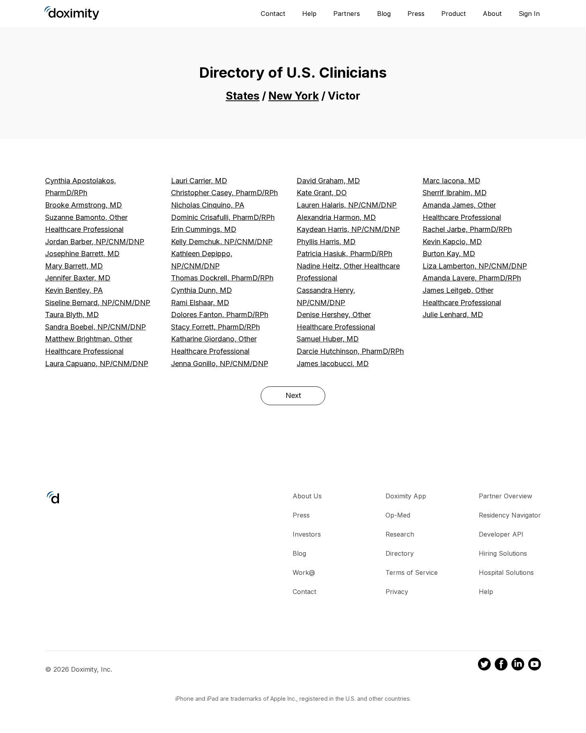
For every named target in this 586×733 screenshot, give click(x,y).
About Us (307, 496)
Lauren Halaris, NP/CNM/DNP (347, 205)
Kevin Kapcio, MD (452, 241)
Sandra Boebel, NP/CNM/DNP (95, 327)
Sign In (529, 14)
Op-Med (397, 515)
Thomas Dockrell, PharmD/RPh (222, 278)
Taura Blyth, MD (72, 314)
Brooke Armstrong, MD (83, 205)
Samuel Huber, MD (328, 339)
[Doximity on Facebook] (501, 665)
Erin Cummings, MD (203, 229)
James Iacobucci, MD (333, 363)
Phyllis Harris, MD (326, 241)
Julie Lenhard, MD (453, 314)
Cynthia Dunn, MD (201, 290)
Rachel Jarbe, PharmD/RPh (467, 229)
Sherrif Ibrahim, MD (455, 192)
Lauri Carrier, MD (199, 180)
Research (399, 534)
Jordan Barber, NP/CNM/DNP (94, 241)
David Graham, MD (328, 180)
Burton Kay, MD (449, 253)
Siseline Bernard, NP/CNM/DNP (97, 302)
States (243, 95)
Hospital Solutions (506, 572)
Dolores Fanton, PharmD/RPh (219, 314)
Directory (399, 553)
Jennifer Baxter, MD (77, 278)
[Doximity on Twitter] (484, 665)
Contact (273, 14)
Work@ (304, 572)
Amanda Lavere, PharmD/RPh (472, 278)
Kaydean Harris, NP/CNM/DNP (348, 229)
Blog (384, 14)
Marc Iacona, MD (451, 180)
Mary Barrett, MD (74, 266)
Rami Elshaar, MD (200, 302)
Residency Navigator (510, 515)
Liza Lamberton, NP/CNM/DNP (475, 266)
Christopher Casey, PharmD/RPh (224, 192)
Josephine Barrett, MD (82, 253)
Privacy (396, 592)
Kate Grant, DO (322, 192)
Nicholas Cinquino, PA (207, 205)
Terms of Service (411, 572)
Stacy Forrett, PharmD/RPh (215, 327)
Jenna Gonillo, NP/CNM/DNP (219, 363)
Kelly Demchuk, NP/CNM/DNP (222, 241)
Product (453, 14)
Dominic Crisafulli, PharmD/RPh (223, 217)
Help (309, 14)
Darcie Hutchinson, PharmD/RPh (350, 351)
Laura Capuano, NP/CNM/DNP (96, 363)
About (492, 14)
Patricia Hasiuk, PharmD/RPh (344, 253)
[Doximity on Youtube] (534, 665)
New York (293, 95)
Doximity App (405, 496)
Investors (307, 534)
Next (293, 395)
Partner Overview (505, 496)
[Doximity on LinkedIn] (517, 665)
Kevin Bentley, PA (74, 290)
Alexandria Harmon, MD (336, 217)
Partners (346, 14)
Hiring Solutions (503, 553)
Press (416, 14)
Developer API (501, 534)
